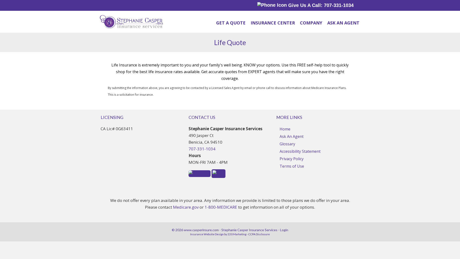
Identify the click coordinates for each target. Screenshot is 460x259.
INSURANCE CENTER (273, 23)
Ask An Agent (292, 136)
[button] (200, 173)
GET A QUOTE (231, 23)
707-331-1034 (202, 149)
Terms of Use (292, 166)
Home (285, 129)
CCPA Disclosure (259, 234)
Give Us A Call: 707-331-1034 (320, 5)
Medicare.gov (186, 207)
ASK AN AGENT (343, 23)
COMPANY (311, 23)
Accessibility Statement (300, 151)
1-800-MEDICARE (221, 207)
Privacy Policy (292, 158)
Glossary (287, 144)
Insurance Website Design (207, 234)
